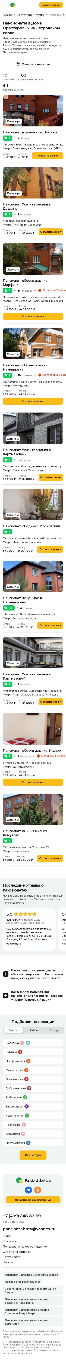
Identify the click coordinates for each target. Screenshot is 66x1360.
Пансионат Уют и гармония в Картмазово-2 (27, 452)
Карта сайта (11, 1257)
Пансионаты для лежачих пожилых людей (31, 1274)
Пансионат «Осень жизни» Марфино (25, 282)
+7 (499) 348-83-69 (22, 1215)
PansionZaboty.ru (14, 5)
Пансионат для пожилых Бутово (30, 132)
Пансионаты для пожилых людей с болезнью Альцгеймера (27, 1311)
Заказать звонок (51, 4)
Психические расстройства (22, 1281)
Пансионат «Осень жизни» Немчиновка (25, 367)
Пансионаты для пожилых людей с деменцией (27, 1322)
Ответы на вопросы (17, 1251)
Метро (40, 14)
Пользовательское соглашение (25, 1246)
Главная (7, 14)
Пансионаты (24, 14)
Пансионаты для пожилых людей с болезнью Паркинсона (27, 1301)
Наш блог (9, 1262)
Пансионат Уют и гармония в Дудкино (27, 206)
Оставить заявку (47, 155)
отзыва (23, 138)
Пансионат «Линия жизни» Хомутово (25, 833)
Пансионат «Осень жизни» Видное (32, 750)
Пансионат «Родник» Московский (31, 526)
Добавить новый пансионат (33, 1199)
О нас (7, 1236)
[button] (59, 110)
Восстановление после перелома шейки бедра (30, 1290)
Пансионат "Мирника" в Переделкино (22, 600)
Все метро (33, 1155)
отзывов (24, 214)
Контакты (10, 1241)
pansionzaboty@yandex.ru (29, 1228)
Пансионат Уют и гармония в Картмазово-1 (27, 676)
